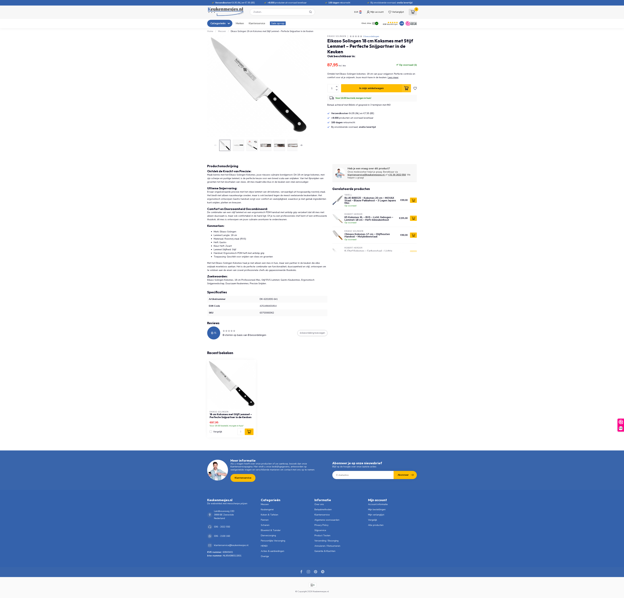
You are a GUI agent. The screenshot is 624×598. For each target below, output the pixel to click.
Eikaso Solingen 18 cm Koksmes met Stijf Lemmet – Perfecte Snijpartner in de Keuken (272, 31)
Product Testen (322, 535)
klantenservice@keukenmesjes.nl (366, 174)
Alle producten (376, 525)
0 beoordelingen (371, 36)
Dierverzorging (268, 535)
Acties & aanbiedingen (272, 551)
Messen (222, 31)
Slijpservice (320, 530)
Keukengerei (267, 509)
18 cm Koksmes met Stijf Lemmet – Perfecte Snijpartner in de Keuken (231, 416)
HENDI (264, 545)
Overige (265, 556)
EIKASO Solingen (336, 36)
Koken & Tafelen (269, 514)
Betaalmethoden (323, 509)
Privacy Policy (321, 525)
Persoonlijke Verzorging (273, 540)
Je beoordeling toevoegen (312, 333)
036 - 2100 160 (222, 536)
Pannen (265, 519)
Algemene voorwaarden (326, 519)
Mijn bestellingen (377, 509)
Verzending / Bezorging (326, 540)
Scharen (265, 525)
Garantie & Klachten (324, 551)
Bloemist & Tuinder (271, 530)
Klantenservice (257, 23)
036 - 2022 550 (222, 526)
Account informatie (378, 504)
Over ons (319, 504)
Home (210, 31)
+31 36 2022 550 (397, 174)
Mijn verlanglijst (376, 514)
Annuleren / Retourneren (327, 545)
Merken (240, 23)
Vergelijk (217, 431)
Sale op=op (277, 23)
